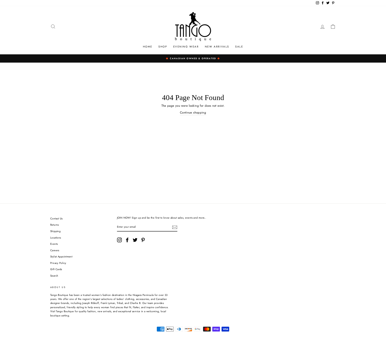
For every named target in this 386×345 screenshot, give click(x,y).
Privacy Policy (58, 263)
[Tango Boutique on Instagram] (119, 240)
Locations (55, 238)
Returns (54, 225)
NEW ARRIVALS (217, 47)
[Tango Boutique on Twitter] (135, 240)
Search (54, 276)
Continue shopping (193, 112)
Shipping (55, 231)
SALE (239, 47)
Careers (54, 250)
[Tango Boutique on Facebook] (127, 240)
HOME (147, 47)
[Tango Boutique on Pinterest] (143, 240)
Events (54, 244)
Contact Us (56, 218)
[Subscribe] (174, 227)
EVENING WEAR (186, 47)
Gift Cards (56, 269)
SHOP (162, 47)
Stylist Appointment (61, 256)
